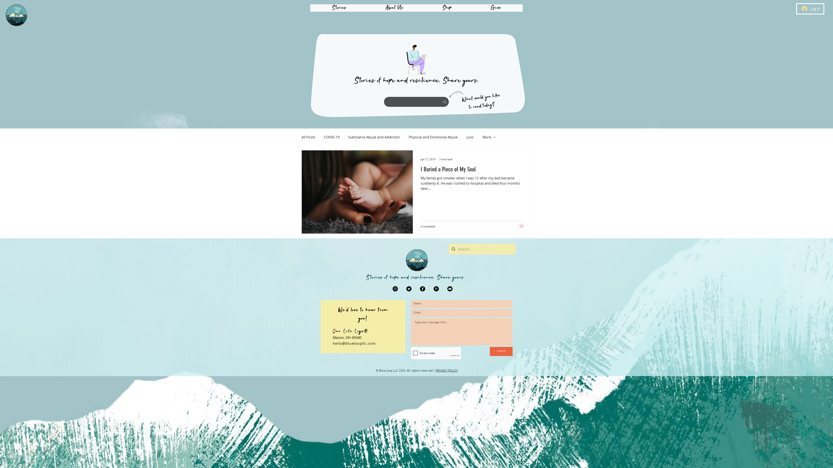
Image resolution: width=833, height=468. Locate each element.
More (486, 137)
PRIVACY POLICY (447, 371)
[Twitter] (409, 288)
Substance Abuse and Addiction (374, 137)
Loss (470, 137)
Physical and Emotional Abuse (433, 137)
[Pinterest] (436, 288)
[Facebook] (422, 288)
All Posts (308, 137)
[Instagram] (395, 288)
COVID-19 (331, 137)
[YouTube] (450, 288)
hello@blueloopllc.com (354, 343)
